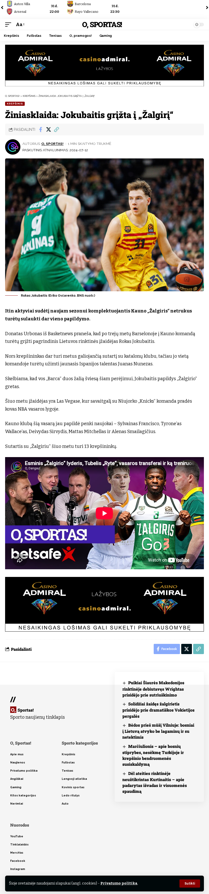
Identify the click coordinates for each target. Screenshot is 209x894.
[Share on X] (48, 129)
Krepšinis (15, 103)
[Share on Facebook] (40, 129)
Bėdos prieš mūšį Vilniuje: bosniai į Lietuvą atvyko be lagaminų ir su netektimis (158, 731)
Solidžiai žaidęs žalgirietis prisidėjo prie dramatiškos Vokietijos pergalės (158, 710)
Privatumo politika (118, 883)
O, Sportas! (102, 24)
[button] (189, 883)
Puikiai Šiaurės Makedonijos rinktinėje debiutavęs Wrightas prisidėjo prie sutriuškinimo (153, 689)
